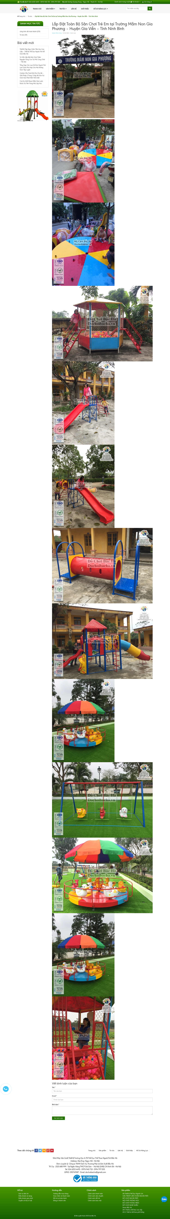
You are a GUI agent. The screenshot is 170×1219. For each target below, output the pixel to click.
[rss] (44, 1150)
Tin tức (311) (23, 35)
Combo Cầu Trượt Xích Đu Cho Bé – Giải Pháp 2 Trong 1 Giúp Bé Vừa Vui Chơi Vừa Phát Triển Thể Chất (32, 75)
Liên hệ (73, 9)
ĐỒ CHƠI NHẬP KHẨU (130, 1205)
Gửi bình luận (58, 1118)
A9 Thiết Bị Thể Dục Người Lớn (133, 1193)
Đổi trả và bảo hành (60, 1198)
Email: (54, 1096)
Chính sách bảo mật (94, 1200)
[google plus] (48, 1150)
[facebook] (36, 1150)
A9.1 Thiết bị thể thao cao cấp (132, 1210)
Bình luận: (55, 1104)
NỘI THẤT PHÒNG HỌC (131, 1200)
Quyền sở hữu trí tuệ (25, 1200)
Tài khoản (135, 2)
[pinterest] (52, 1150)
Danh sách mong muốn (122, 2)
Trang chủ (37, 9)
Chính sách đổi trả (94, 1198)
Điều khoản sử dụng (25, 1196)
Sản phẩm (50, 9)
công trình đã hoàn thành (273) (30, 31)
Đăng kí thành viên (59, 1200)
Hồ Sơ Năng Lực (99, 9)
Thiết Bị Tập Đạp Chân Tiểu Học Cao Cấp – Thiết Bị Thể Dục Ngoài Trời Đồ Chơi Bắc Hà (32, 51)
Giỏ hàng (148, 2)
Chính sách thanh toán (95, 1193)
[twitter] (40, 1150)
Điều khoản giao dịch (26, 1198)
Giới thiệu (85, 9)
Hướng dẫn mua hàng (60, 1193)
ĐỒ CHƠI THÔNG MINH (131, 1203)
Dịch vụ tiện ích (23, 1193)
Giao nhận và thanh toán (61, 1196)
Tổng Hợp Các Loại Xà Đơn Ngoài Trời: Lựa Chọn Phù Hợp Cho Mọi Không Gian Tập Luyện (33, 67)
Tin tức (62, 9)
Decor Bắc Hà (127, 1207)
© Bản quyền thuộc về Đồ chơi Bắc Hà (85, 1216)
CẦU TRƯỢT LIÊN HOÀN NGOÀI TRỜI (135, 1196)
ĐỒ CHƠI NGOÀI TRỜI (130, 1198)
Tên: (54, 1087)
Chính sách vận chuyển (95, 1196)
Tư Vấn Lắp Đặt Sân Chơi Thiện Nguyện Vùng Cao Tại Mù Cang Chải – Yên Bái (32, 59)
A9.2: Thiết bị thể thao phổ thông (133, 1212)
